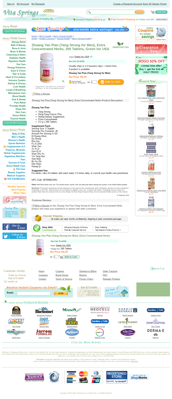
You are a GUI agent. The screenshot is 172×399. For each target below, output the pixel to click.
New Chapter (155, 326)
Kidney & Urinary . (17, 83)
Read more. (134, 361)
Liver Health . (20, 86)
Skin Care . (21, 112)
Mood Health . (19, 96)
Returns (83, 275)
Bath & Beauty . (19, 45)
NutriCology (16, 337)
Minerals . (21, 150)
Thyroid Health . (18, 118)
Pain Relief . (20, 102)
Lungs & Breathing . (16, 90)
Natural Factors (72, 326)
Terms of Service (64, 279)
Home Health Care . (16, 166)
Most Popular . (19, 189)
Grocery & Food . (17, 162)
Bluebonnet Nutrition (44, 315)
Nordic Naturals (127, 315)
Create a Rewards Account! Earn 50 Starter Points (140, 4)
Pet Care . (21, 169)
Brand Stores (62, 275)
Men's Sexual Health (62, 36)
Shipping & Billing (87, 271)
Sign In (10, 4)
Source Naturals (16, 315)
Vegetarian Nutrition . (15, 156)
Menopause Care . (17, 93)
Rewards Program (111, 279)
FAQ (105, 275)
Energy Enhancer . (17, 67)
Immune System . (18, 80)
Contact (42, 279)
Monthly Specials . (17, 186)
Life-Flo (128, 337)
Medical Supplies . (16, 175)
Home (34, 36)
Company (43, 275)
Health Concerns (47, 38)
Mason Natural (72, 315)
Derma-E (156, 337)
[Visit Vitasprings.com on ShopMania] (139, 379)
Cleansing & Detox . (16, 54)
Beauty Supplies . (17, 172)
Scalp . (23, 74)
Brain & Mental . (18, 51)
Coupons (60, 271)
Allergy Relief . (19, 42)
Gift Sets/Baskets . (16, 179)
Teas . (23, 159)
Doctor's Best (44, 326)
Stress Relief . (19, 115)
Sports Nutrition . (17, 143)
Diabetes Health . (18, 58)
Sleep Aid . (21, 109)
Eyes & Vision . (19, 70)
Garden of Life (156, 315)
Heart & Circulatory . (16, 77)
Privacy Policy (86, 279)
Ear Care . (22, 64)
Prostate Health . (18, 106)
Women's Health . (17, 140)
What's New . (20, 193)
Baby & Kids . (19, 133)
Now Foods (16, 326)
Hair (15, 74)
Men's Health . (19, 137)
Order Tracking (110, 271)
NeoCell (100, 315)
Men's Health (45, 36)
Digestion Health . (17, 61)
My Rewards (38, 4)
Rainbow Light (100, 337)
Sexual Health (63, 38)
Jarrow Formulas (44, 337)
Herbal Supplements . (15, 153)
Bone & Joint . (19, 48)
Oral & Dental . (19, 99)
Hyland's (72, 337)
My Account (23, 4)
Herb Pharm (128, 326)
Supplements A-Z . (16, 146)
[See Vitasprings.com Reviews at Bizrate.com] (116, 382)
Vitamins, (10, 150)
